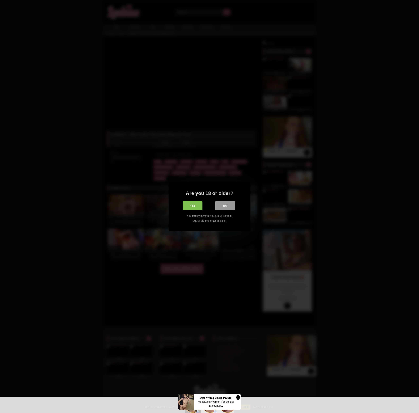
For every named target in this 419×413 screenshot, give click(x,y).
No (225, 205)
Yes (192, 205)
